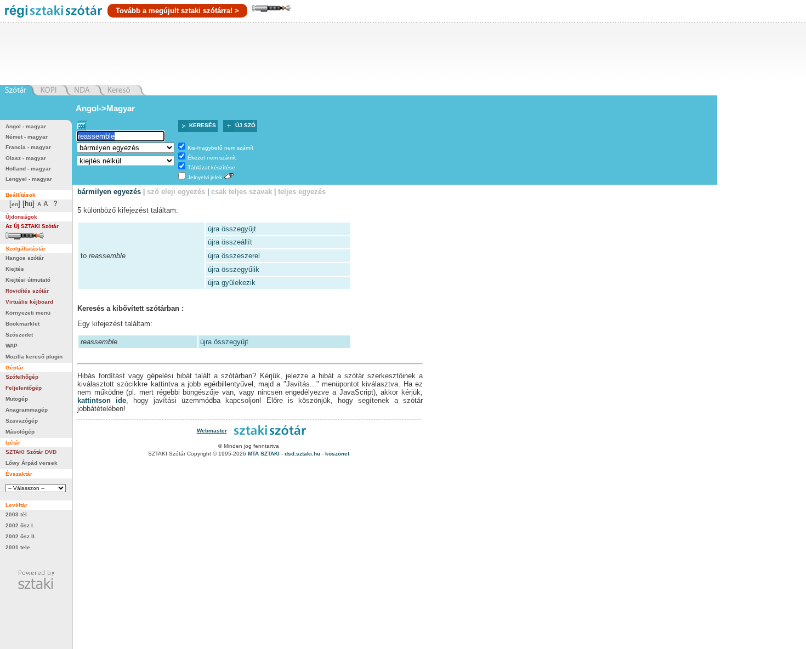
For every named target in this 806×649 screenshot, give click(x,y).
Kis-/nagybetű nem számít (220, 148)
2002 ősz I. (20, 525)
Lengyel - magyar (28, 179)
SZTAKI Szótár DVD (30, 452)
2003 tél (16, 514)
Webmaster (212, 431)
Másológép (20, 432)
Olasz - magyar (25, 158)
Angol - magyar (25, 126)
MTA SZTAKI (264, 454)
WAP (11, 346)
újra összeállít (230, 242)
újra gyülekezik (232, 282)
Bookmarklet (22, 324)
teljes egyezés (302, 191)
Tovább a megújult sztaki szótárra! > (177, 11)
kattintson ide (101, 400)
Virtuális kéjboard (29, 302)
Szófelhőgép (21, 377)
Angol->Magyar (105, 108)
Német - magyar (26, 137)
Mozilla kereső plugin (34, 357)
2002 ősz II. (20, 536)
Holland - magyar (28, 169)
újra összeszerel (234, 256)
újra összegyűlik (233, 269)
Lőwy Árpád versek (31, 463)
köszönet (337, 454)
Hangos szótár (24, 258)
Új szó (245, 125)
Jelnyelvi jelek (205, 177)
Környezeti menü (27, 313)
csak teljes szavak (241, 191)
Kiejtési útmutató (27, 280)
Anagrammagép (26, 410)
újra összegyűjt (232, 229)
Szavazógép (21, 421)
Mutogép (16, 399)
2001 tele (17, 547)
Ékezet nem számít (212, 158)
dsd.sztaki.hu (302, 454)
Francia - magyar (28, 147)
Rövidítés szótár (27, 291)
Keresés (202, 125)
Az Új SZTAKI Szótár (32, 226)
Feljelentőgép (23, 388)
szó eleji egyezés (176, 191)
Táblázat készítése (211, 167)
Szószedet (19, 335)
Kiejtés (14, 269)
